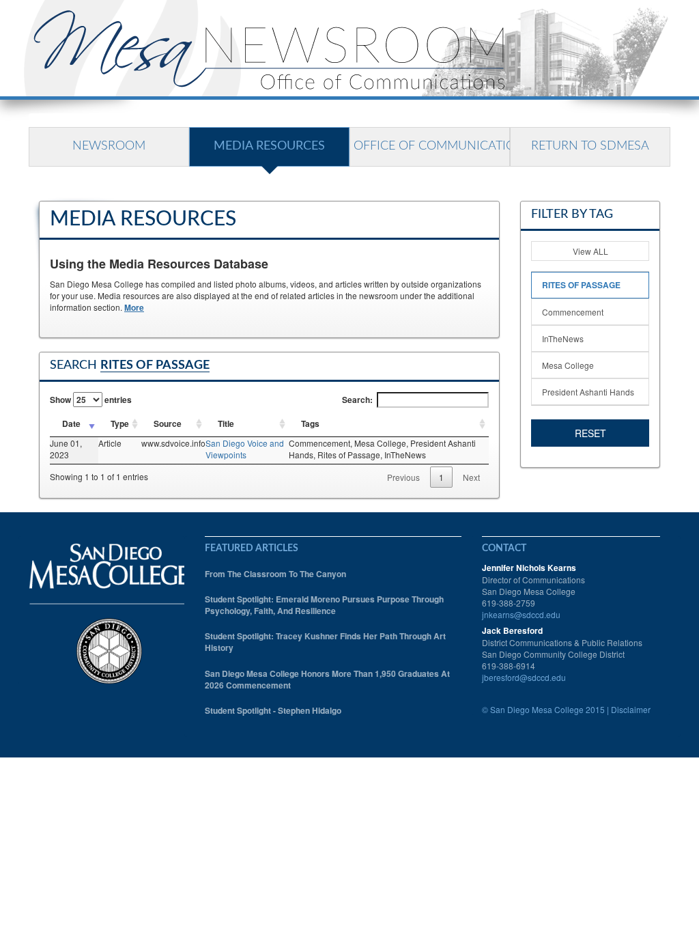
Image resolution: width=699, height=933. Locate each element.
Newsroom (108, 146)
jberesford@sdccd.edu (524, 677)
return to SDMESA (590, 146)
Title (226, 423)
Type (120, 423)
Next (471, 477)
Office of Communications (432, 146)
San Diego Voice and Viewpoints (244, 448)
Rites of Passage (581, 285)
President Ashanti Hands (588, 392)
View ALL (590, 251)
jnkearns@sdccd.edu (521, 614)
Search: (357, 399)
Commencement (572, 312)
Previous (403, 477)
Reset (590, 433)
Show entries (91, 399)
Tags (310, 423)
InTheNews (563, 338)
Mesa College (568, 365)
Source (168, 423)
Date (71, 423)
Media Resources (269, 146)
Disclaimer (631, 709)
